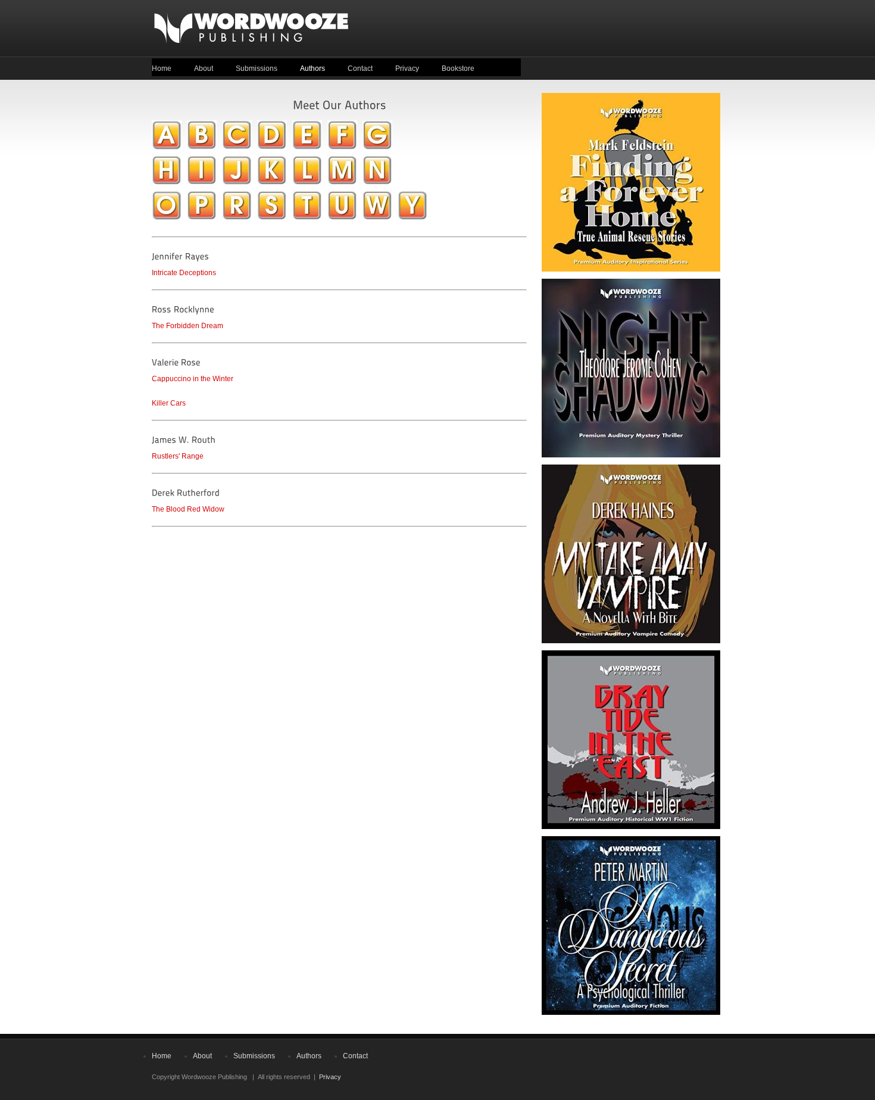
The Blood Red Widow (188, 509)
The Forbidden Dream (187, 326)
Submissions (256, 68)
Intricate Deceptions (184, 273)
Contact (360, 68)
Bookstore (458, 68)
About (203, 68)
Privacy (407, 68)
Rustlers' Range (178, 456)
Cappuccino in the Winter (192, 379)
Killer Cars (169, 403)
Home (161, 68)
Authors (312, 68)
